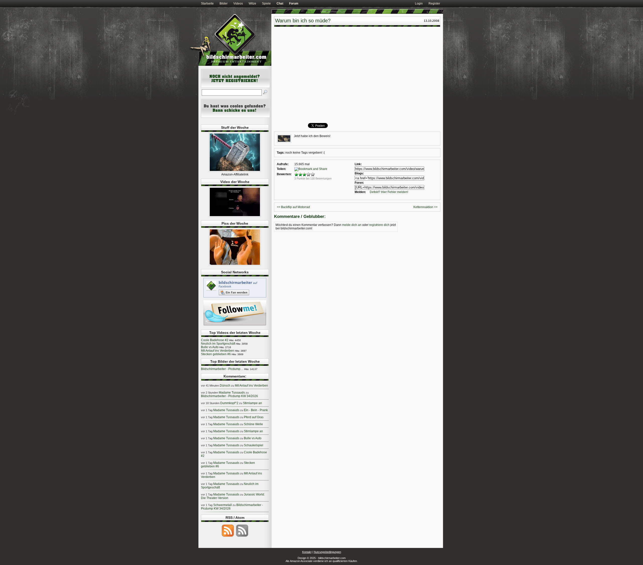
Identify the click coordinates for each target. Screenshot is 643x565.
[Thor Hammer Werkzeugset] (235, 171)
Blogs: (359, 173)
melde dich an (351, 225)
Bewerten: (284, 174)
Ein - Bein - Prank (256, 410)
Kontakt (306, 551)
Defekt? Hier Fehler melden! (389, 192)
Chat (280, 3)
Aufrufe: (283, 164)
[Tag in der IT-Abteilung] (235, 216)
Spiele (266, 3)
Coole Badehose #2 (214, 340)
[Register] (235, 87)
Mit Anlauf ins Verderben (217, 350)
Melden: (360, 192)
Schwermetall (222, 505)
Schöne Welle (253, 424)
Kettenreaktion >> (425, 207)
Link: (358, 164)
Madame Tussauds (232, 392)
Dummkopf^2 (229, 403)
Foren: (359, 182)
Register (434, 3)
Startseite (207, 3)
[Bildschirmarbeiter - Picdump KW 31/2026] (235, 265)
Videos (238, 3)
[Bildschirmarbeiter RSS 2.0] (228, 536)
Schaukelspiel (253, 445)
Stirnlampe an (252, 403)
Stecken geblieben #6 (216, 354)
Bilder (224, 3)
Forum (293, 3)
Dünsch (225, 385)
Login (419, 3)
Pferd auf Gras (253, 417)
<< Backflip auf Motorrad (293, 207)
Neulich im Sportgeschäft (218, 343)
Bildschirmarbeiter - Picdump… (222, 369)
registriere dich (379, 225)
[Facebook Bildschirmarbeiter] (235, 297)
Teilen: (281, 169)
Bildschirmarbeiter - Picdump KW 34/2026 (229, 396)
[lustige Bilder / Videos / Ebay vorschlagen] (235, 116)
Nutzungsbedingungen (327, 551)
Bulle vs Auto (210, 347)
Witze (252, 3)
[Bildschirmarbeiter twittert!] (235, 325)
